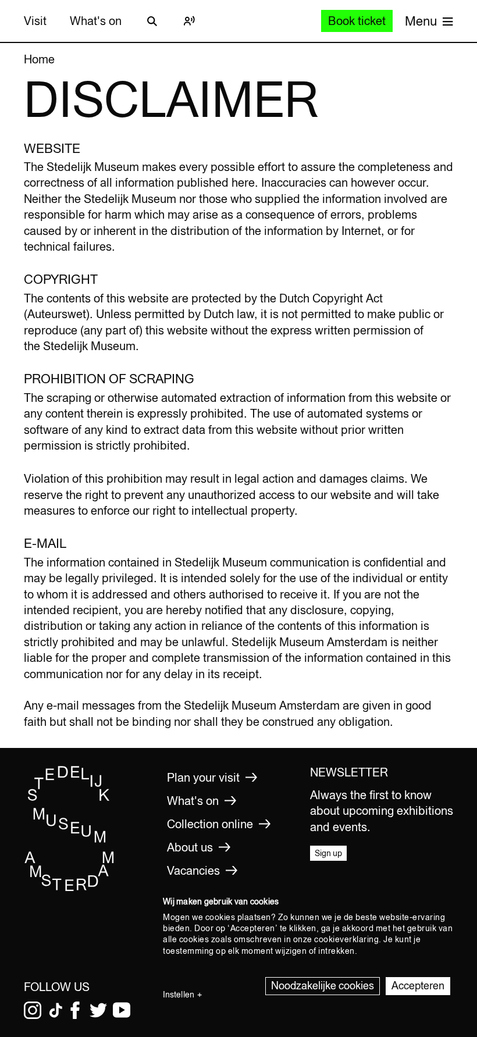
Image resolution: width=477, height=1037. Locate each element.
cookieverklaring (346, 939)
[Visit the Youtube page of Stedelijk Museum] (121, 1010)
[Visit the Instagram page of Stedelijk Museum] (32, 1010)
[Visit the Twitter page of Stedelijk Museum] (98, 1010)
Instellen (178, 994)
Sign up (328, 853)
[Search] (152, 21)
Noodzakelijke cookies (322, 985)
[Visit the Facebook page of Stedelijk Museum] (75, 1010)
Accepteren (417, 985)
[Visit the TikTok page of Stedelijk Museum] (56, 1010)
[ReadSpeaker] (189, 21)
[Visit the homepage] (69, 888)
